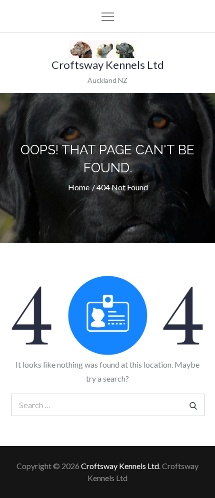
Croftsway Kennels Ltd (108, 64)
